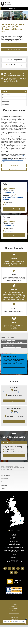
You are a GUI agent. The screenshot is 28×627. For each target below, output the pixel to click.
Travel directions (14, 538)
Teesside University (6, 4)
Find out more (20, 155)
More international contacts (14, 421)
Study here (4, 472)
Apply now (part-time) (13, 235)
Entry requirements (7, 98)
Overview (4, 91)
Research (4, 485)
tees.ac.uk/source (20, 299)
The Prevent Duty (14, 615)
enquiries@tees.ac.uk (14, 543)
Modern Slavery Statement (14, 612)
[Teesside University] (17, 511)
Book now (14, 455)
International (5, 104)
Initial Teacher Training (15, 65)
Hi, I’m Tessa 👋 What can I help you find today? (14, 621)
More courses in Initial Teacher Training (13, 342)
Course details (6, 94)
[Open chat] (26, 624)
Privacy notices (14, 604)
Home (2, 466)
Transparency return (14, 617)
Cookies (14, 610)
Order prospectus (14, 169)
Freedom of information (14, 608)
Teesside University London (14, 547)
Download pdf (14, 165)
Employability (6, 101)
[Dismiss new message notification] (26, 619)
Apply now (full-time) (13, 208)
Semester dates (9, 204)
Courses (16, 466)
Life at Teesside (5, 475)
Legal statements (14, 606)
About (3, 488)
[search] (21, 4)
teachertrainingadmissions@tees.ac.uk (14, 391)
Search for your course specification (12, 347)
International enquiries (14, 544)
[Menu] (25, 4)
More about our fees (8, 192)
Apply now (15, 45)
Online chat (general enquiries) (14, 401)
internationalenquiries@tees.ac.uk (14, 412)
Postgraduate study (13, 8)
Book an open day (15, 49)
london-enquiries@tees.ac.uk (14, 561)
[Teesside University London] (21, 521)
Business (4, 482)
